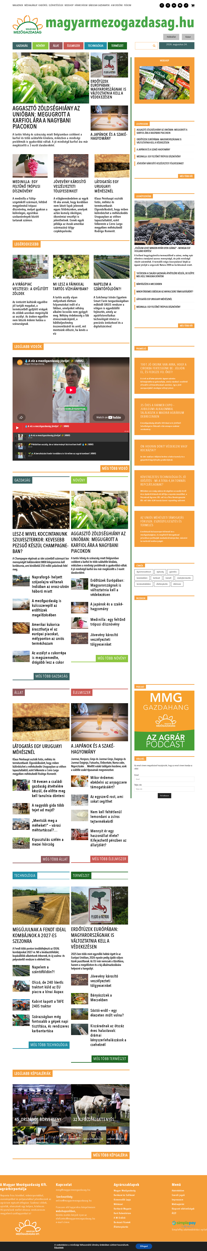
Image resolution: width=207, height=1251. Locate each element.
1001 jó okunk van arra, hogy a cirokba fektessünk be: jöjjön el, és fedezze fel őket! (163, 368)
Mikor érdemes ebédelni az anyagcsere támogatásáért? (108, 782)
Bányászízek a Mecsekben (101, 998)
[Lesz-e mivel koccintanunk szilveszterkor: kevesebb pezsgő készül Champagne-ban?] (41, 510)
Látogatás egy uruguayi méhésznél (107, 186)
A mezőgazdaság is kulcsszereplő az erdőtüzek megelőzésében (46, 608)
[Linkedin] (174, 5)
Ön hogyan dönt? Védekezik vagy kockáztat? (163, 448)
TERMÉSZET (81, 875)
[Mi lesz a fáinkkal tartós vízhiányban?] (71, 267)
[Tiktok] (186, 5)
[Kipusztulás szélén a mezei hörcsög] (21, 843)
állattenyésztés (162, 584)
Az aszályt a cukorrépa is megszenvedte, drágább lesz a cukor (49, 657)
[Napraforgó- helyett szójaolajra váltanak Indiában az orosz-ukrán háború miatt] (21, 580)
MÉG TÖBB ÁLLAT (55, 859)
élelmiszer (177, 584)
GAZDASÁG (22, 480)
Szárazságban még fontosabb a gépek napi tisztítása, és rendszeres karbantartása (50, 1024)
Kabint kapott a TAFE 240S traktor (48, 1004)
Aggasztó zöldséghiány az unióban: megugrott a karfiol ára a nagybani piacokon (46, 117)
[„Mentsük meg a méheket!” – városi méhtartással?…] (21, 824)
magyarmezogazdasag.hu (119, 23)
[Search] (154, 45)
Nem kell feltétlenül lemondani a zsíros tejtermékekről (106, 816)
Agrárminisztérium (144, 571)
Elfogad (144, 1246)
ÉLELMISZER (82, 692)
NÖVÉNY (79, 480)
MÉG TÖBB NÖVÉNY (112, 658)
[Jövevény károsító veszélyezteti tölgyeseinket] (71, 166)
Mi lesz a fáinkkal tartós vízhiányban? (70, 287)
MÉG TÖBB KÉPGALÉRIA (110, 1155)
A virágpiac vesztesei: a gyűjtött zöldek (30, 289)
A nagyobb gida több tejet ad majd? (48, 808)
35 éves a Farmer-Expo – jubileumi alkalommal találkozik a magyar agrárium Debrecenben (162, 411)
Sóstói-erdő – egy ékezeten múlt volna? (107, 1013)
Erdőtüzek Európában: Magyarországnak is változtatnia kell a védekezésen (108, 89)
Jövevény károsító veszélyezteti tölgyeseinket (70, 186)
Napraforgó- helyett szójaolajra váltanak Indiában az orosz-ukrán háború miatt (50, 584)
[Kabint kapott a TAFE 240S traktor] (21, 1005)
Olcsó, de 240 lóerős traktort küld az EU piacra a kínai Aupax (47, 987)
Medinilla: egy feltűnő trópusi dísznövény (26, 186)
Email (136, 775)
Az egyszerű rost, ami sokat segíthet (106, 799)
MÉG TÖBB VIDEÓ (115, 468)
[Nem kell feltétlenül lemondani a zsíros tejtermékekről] (79, 815)
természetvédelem (144, 584)
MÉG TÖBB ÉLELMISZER (109, 859)
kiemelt (168, 578)
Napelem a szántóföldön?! (108, 287)
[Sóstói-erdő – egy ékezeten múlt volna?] (79, 1014)
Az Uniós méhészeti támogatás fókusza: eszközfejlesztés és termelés (162, 521)
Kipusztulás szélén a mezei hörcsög (48, 842)
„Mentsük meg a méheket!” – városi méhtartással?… (46, 825)
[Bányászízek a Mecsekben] (79, 999)
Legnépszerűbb (143, 196)
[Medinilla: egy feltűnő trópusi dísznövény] (30, 166)
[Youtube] (180, 5)
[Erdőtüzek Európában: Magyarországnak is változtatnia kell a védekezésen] (109, 65)
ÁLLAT (18, 692)
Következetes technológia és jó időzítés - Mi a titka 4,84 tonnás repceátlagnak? (163, 481)
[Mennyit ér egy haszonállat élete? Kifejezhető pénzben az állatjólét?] (79, 834)
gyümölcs (173, 571)
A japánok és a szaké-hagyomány (109, 136)
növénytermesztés (184, 578)
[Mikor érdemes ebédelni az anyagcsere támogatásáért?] (79, 781)
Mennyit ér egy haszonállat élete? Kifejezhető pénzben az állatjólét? (108, 838)
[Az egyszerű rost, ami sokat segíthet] (79, 800)
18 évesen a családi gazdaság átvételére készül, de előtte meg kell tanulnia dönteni (48, 789)
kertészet (156, 578)
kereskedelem (142, 578)
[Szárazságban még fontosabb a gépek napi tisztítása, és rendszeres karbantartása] (21, 1020)
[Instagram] (168, 5)
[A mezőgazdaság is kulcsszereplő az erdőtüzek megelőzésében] (21, 604)
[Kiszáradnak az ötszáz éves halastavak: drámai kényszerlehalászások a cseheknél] (79, 1029)
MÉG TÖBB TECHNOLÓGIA (49, 1044)
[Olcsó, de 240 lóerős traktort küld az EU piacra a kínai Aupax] (21, 986)
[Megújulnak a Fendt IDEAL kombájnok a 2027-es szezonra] (41, 905)
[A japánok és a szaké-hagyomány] (109, 118)
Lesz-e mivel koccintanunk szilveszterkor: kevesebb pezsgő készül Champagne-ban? (40, 543)
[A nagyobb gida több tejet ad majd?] (21, 809)
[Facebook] (162, 5)
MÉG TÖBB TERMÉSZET (109, 1058)
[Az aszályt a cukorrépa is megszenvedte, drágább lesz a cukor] (21, 656)
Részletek (59, 1247)
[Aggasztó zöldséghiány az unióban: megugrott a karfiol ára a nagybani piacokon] (51, 78)
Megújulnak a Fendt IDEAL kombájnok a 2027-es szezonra (39, 935)
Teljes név (138, 784)
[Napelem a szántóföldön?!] (112, 267)
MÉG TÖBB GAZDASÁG (51, 676)
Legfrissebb (142, 124)
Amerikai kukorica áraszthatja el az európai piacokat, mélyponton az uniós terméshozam (48, 634)
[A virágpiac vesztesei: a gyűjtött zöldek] (30, 267)
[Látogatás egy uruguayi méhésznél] (112, 166)
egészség (160, 571)
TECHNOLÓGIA (24, 875)
